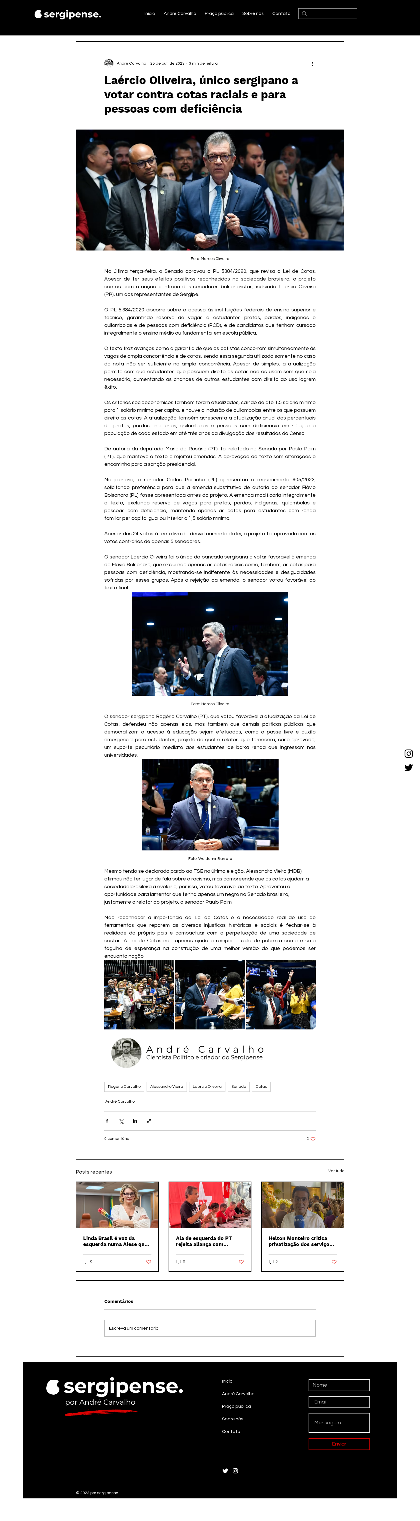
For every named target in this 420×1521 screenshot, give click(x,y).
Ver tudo (336, 1171)
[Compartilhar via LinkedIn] (135, 1121)
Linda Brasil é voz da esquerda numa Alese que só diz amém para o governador (115, 1241)
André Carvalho (120, 1102)
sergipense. (72, 14)
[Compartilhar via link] (149, 1121)
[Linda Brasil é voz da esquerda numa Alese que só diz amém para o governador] (117, 1205)
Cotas (261, 1087)
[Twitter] (408, 767)
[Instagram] (408, 753)
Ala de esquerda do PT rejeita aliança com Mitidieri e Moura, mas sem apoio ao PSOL (210, 1241)
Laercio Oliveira (207, 1087)
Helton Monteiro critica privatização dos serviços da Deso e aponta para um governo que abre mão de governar (301, 1241)
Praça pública (236, 1406)
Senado (238, 1087)
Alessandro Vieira (166, 1087)
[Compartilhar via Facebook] (107, 1121)
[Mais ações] (312, 63)
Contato (231, 1431)
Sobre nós (232, 1419)
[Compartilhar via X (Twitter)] (121, 1121)
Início (227, 1381)
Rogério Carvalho (124, 1087)
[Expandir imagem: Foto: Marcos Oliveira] (139, 994)
